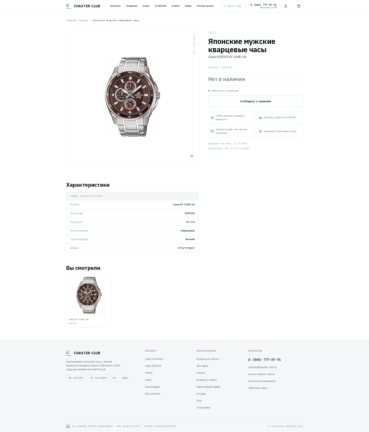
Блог (199, 400)
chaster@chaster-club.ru (262, 367)
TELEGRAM (100, 377)
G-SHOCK (160, 5)
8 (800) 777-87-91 (264, 360)
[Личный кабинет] (285, 6)
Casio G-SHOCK (154, 359)
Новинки (131, 5)
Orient (176, 5)
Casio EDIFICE (153, 366)
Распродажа (205, 5)
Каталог (115, 5)
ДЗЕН (125, 377)
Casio (146, 5)
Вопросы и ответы (208, 359)
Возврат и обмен (207, 380)
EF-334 (190, 222)
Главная (71, 20)
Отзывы (201, 393)
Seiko (188, 5)
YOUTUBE (78, 377)
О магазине (203, 407)
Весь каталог (152, 393)
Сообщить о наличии (255, 101)
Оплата (201, 372)
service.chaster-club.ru (261, 374)
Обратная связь (257, 388)
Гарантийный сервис (209, 386)
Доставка (202, 366)
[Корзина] (298, 6)
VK (114, 377)
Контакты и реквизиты (261, 381)
